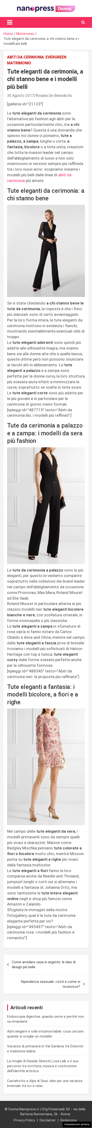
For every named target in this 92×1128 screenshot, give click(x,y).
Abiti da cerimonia (25, 57)
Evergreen (56, 57)
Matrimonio (19, 63)
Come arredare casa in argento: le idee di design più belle (43, 964)
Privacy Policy (24, 1120)
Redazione (68, 1120)
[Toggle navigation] (10, 22)
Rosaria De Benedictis (54, 95)
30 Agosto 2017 (20, 95)
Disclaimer (48, 1120)
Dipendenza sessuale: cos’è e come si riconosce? (50, 984)
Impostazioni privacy (76, 1124)
